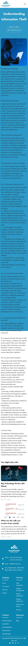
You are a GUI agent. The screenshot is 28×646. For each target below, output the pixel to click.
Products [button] (5, 615)
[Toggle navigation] (25, 4)
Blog (17, 621)
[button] (14, 30)
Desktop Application (19, 600)
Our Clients (5, 586)
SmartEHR (5, 624)
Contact (4, 593)
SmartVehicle (6, 631)
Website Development (20, 589)
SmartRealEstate (7, 627)
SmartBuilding (6, 634)
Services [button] (19, 577)
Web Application (19, 584)
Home (4, 583)
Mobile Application (19, 595)
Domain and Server (19, 605)
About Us (5, 590)
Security (18, 610)
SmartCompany (6, 621)
